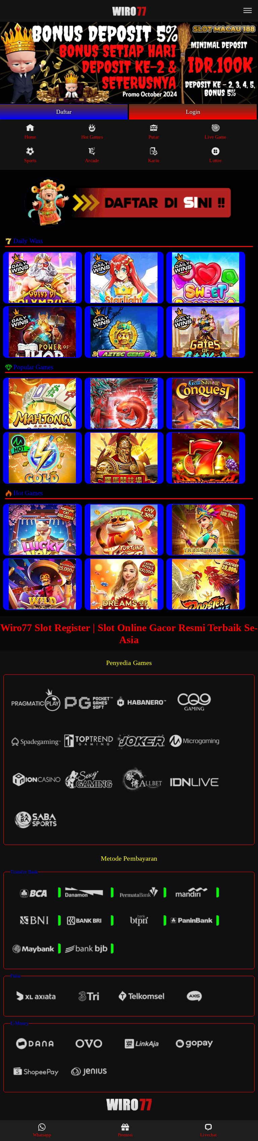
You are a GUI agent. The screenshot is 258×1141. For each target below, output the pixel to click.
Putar (153, 137)
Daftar (64, 111)
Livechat (208, 1134)
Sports (30, 160)
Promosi (125, 1134)
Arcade (92, 160)
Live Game (215, 137)
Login (193, 111)
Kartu (153, 160)
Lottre (215, 160)
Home (30, 137)
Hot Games (92, 137)
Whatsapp (42, 1134)
